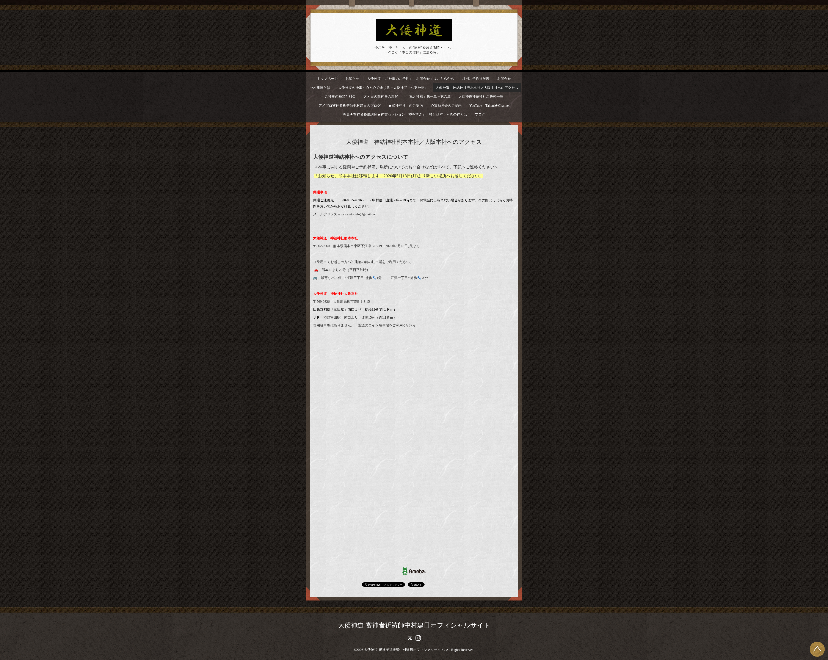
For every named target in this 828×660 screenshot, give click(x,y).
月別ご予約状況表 (475, 78)
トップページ (327, 78)
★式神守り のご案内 (405, 105)
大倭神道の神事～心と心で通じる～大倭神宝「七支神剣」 (383, 87)
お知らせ (352, 78)
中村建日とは (320, 87)
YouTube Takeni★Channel (489, 105)
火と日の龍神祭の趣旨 (381, 96)
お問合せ (504, 78)
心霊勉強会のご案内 (446, 105)
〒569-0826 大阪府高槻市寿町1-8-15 (341, 301)
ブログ (480, 114)
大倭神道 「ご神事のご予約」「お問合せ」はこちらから (410, 78)
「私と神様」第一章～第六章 (428, 96)
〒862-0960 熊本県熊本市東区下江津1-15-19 (347, 246)
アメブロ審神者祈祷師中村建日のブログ (349, 105)
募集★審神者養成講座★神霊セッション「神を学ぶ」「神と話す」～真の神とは (405, 114)
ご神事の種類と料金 (340, 96)
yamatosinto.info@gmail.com (357, 214)
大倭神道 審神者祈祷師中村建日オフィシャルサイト (414, 625)
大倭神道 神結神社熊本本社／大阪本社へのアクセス (477, 87)
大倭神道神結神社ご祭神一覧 (480, 96)
